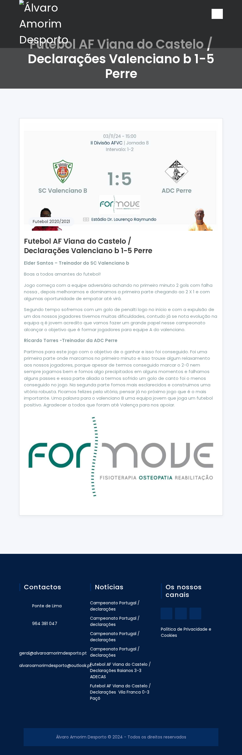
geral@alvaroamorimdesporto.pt (53, 653)
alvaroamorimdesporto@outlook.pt (55, 665)
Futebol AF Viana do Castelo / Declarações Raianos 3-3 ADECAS (120, 670)
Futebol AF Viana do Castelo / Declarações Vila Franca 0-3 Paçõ (120, 692)
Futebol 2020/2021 (51, 221)
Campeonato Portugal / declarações (115, 606)
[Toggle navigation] (217, 14)
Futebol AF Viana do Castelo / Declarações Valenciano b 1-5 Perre (88, 246)
